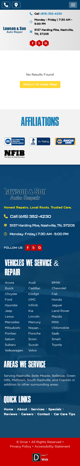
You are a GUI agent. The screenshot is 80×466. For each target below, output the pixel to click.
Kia (30, 310)
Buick (9, 288)
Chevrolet (59, 288)
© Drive (22, 442)
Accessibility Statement (52, 446)
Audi (32, 282)
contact (43, 414)
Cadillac (34, 288)
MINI (55, 322)
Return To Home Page (40, 84)
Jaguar (57, 305)
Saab (55, 333)
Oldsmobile (60, 327)
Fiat (54, 294)
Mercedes (12, 322)
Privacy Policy (20, 446)
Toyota (57, 344)
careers (27, 414)
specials (54, 409)
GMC (32, 299)
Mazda (57, 316)
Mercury (34, 322)
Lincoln (33, 316)
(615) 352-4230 (51, 13)
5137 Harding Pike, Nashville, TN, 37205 (53, 31)
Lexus (9, 316)
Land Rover (60, 310)
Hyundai (11, 305)
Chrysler (11, 294)
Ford (8, 299)
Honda (57, 299)
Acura (9, 282)
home (8, 409)
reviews (10, 414)
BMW (56, 282)
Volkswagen (14, 350)
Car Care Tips (64, 414)
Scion (32, 339)
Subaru (10, 344)
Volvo (32, 350)
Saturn (10, 339)
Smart (56, 339)
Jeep (8, 310)
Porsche (34, 333)
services (37, 409)
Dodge (33, 294)
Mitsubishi (12, 327)
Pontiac (10, 333)
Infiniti (33, 305)
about (22, 409)
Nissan (33, 327)
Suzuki (33, 344)
